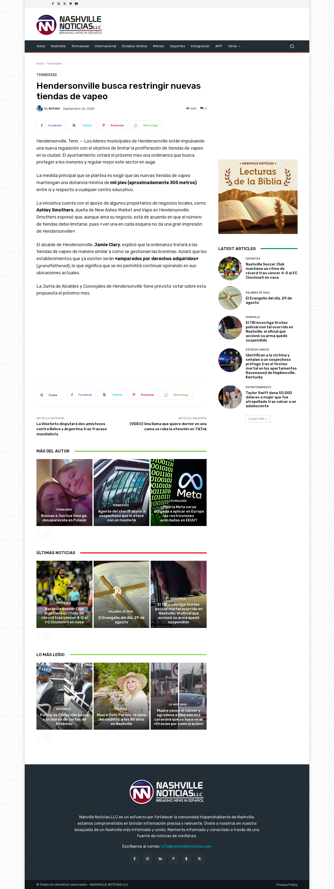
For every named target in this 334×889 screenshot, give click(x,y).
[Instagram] (59, 4)
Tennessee (54, 63)
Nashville (178, 598)
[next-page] (47, 534)
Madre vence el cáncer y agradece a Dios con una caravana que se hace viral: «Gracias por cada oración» (179, 717)
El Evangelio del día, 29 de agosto (121, 619)
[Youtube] (76, 4)
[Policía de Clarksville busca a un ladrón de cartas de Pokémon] (64, 696)
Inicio (40, 63)
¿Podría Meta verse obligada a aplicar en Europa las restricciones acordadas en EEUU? (179, 513)
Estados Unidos (257, 349)
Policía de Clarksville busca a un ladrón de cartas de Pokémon (64, 719)
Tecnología (178, 501)
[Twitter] (64, 4)
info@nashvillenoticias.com (186, 846)
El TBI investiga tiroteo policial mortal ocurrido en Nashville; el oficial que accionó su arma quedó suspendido (178, 613)
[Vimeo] (70, 4)
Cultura (120, 709)
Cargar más (256, 419)
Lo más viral (178, 704)
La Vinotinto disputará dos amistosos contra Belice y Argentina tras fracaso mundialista (71, 429)
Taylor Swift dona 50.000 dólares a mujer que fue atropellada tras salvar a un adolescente (271, 399)
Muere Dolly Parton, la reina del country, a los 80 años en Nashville (121, 719)
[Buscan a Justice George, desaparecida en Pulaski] (64, 492)
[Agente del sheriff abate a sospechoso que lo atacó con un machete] (122, 492)
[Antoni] (40, 108)
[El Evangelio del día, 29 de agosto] (122, 594)
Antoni (54, 108)
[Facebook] (53, 4)
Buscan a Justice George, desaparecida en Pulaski (64, 518)
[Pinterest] (173, 859)
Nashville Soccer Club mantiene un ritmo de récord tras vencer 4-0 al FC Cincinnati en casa (64, 615)
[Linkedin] (160, 859)
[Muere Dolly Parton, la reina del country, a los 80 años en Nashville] (122, 696)
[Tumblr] (186, 859)
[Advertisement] (121, 341)
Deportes (63, 603)
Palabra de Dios (121, 611)
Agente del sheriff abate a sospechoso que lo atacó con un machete (121, 515)
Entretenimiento (258, 387)
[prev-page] (39, 534)
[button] (292, 46)
